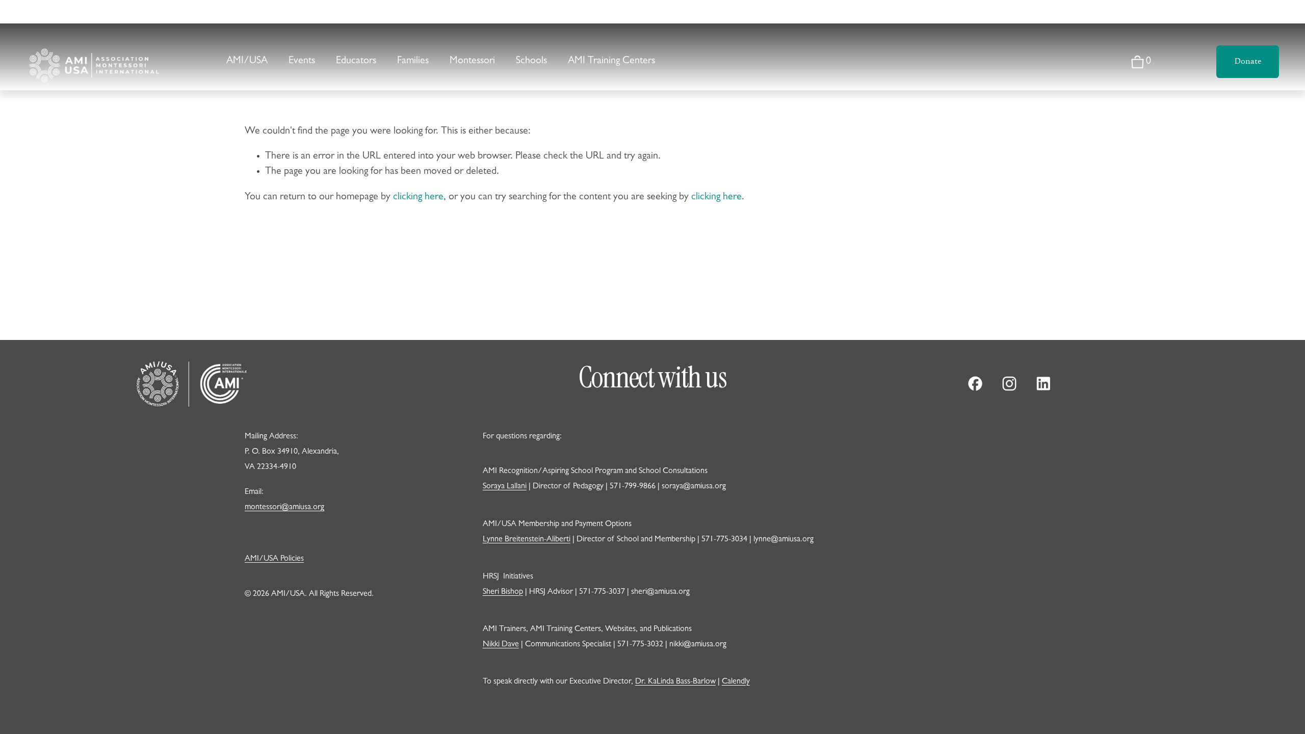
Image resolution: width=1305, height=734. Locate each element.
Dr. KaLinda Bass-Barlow (675, 682)
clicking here (418, 197)
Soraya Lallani (505, 487)
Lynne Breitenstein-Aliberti (526, 540)
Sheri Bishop (503, 592)
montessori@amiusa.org (284, 508)
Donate (1248, 62)
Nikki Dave (501, 645)
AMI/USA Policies (274, 559)
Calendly (736, 682)
